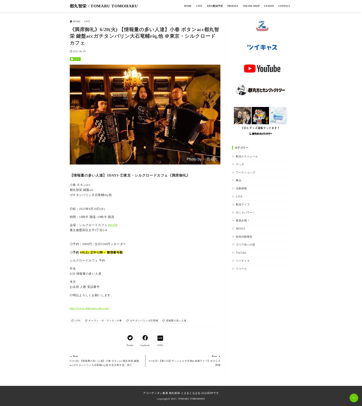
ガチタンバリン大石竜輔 (144, 320)
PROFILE (232, 6)
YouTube (241, 252)
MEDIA (240, 228)
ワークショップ (245, 172)
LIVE (199, 6)
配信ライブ (243, 204)
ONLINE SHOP (251, 6)
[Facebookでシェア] (145, 338)
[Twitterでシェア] (130, 338)
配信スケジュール (247, 156)
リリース (241, 268)
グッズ (240, 164)
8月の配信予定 (215, 6)
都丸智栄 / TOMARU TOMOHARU (104, 6)
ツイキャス (243, 260)
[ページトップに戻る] (354, 398)
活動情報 (241, 188)
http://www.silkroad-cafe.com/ (89, 308)
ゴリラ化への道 (245, 244)
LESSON (269, 6)
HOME (188, 6)
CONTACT (284, 6)
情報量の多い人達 (176, 320)
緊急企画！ (243, 220)
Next (75, 356)
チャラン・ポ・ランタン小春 (105, 320)
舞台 (238, 180)
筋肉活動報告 (244, 236)
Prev (215, 356)
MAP (112, 225)
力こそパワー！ (245, 212)
